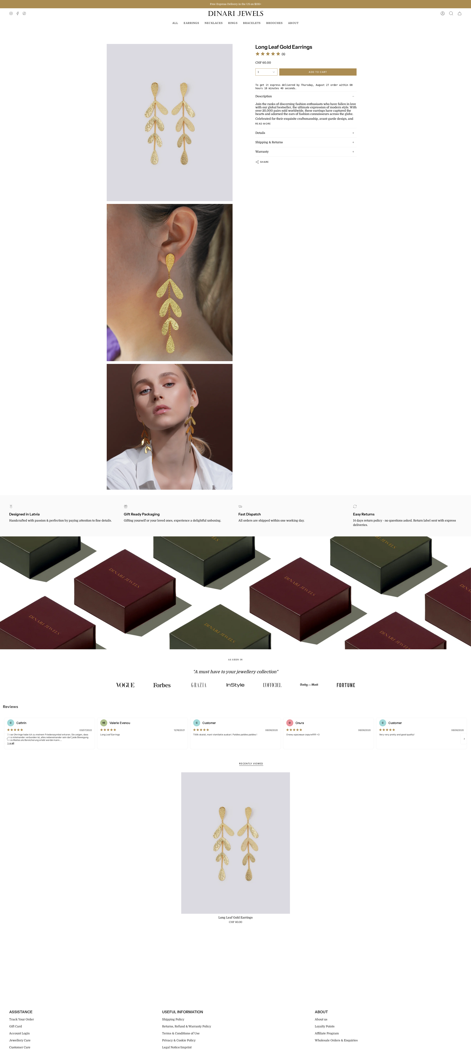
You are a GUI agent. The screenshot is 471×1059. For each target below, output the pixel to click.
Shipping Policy (173, 1019)
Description (263, 96)
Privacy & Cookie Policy (179, 1040)
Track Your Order (21, 1019)
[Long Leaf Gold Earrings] (235, 843)
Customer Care (19, 1047)
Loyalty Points (324, 1026)
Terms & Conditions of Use (181, 1033)
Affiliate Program (327, 1033)
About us (321, 1019)
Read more (263, 123)
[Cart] (459, 13)
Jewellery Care (20, 1040)
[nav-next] (463, 738)
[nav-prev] (7, 738)
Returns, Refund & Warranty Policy (186, 1026)
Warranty (262, 151)
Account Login (19, 1033)
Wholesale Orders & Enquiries (336, 1040)
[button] (451, 13)
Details (260, 133)
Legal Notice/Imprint (177, 1047)
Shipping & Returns (269, 142)
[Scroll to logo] (125, 685)
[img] (267, 54)
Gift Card (15, 1026)
